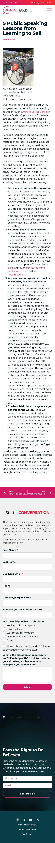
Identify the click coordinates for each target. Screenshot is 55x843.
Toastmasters (16, 274)
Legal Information (27, 829)
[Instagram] (18, 820)
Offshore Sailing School (34, 111)
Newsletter (9, 39)
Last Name (9, 562)
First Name (10, 550)
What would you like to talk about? (24, 621)
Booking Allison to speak (21, 625)
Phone (7, 585)
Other (10, 640)
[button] (49, 10)
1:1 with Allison (15, 629)
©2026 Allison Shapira (28, 825)
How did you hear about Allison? (22, 609)
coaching (39, 267)
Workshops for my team (20, 633)
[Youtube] (30, 820)
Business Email (12, 574)
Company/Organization (17, 597)
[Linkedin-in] (37, 820)
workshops (14, 271)
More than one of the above (22, 636)
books (29, 267)
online (11, 267)
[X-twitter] (24, 820)
